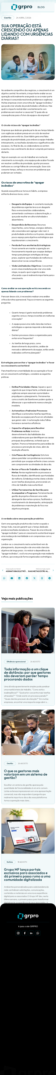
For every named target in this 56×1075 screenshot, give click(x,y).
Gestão (7, 17)
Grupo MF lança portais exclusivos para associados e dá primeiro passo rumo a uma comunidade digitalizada (27, 874)
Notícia (10, 862)
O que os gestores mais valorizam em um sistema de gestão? (25, 774)
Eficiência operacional (16, 661)
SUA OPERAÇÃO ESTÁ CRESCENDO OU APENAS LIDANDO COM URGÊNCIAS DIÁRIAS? (27, 32)
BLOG (41, 7)
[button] (4, 578)
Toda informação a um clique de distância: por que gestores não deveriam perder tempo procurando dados (27, 674)
